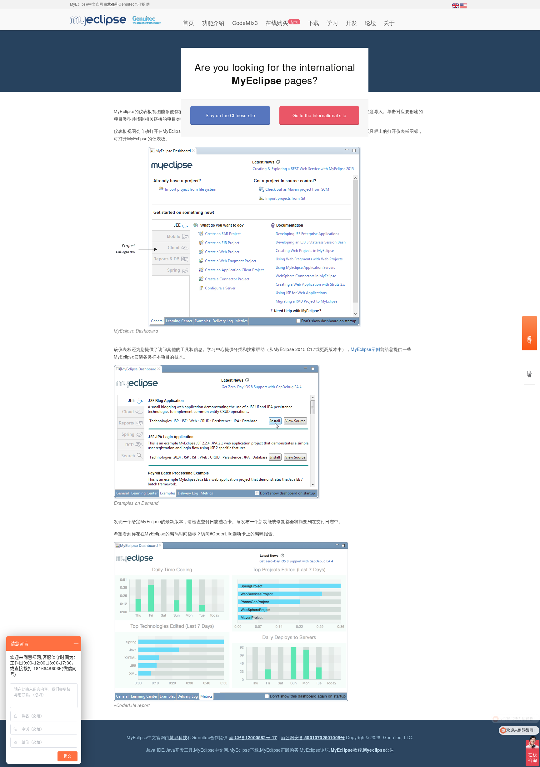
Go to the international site (319, 115)
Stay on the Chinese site (230, 115)
